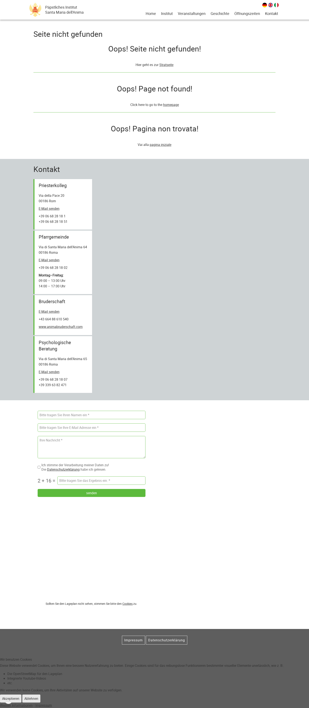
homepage (171, 104)
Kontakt (271, 13)
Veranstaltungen (192, 13)
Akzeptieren (10, 698)
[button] (166, 13)
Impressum (133, 640)
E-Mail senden (49, 208)
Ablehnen (31, 698)
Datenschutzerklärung (63, 469)
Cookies (127, 604)
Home (151, 13)
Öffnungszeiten (247, 13)
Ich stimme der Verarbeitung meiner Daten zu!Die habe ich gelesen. (75, 467)
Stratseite (166, 64)
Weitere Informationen (16, 705)
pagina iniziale (160, 144)
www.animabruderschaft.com (61, 326)
